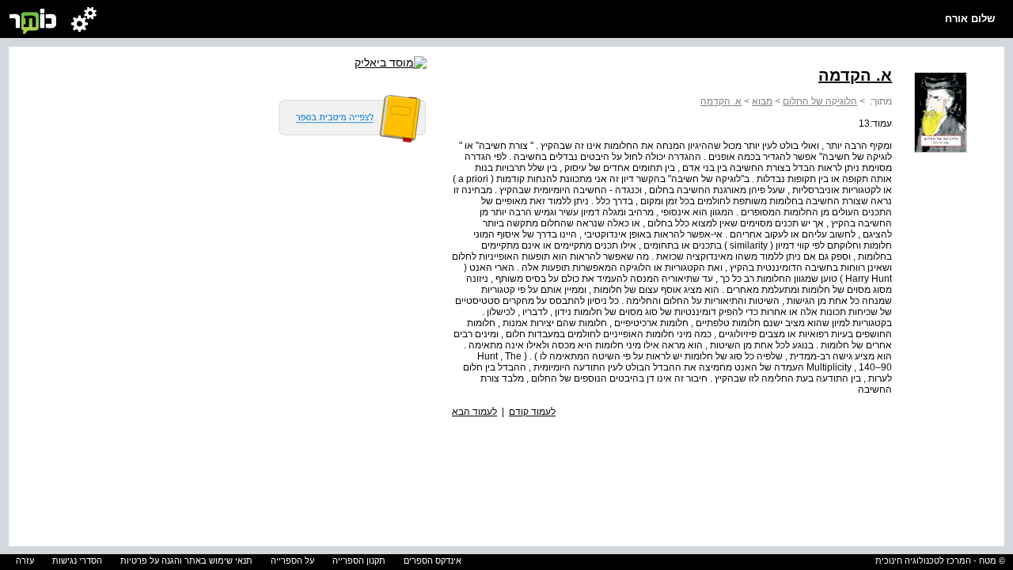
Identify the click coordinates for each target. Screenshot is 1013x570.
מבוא (762, 101)
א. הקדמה (721, 101)
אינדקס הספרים (432, 560)
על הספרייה (292, 560)
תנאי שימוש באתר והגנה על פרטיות (186, 560)
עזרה (25, 560)
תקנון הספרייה (358, 560)
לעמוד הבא (474, 411)
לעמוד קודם (532, 411)
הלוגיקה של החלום (820, 101)
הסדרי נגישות (77, 560)
